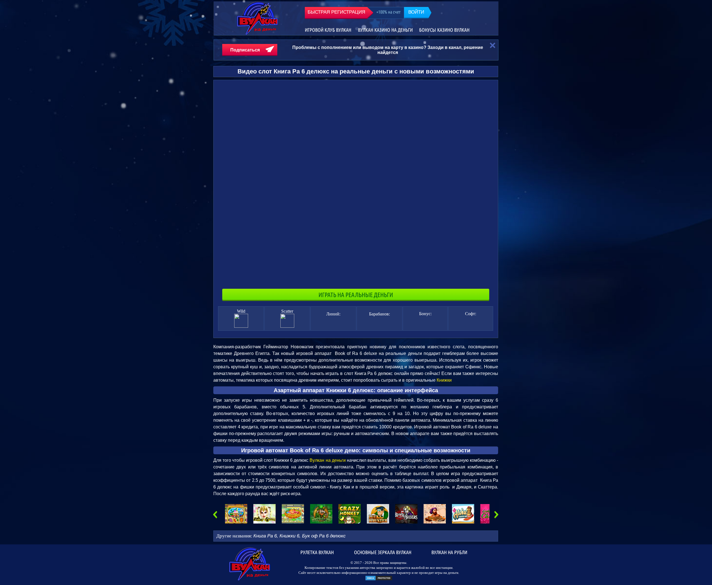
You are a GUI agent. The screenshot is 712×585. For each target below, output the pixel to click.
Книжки (444, 380)
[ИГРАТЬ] (236, 514)
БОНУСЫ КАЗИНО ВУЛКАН (444, 30)
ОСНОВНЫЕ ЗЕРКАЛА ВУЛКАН (382, 552)
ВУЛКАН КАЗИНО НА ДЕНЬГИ (385, 30)
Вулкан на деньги (328, 460)
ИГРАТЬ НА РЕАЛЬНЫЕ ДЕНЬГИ (355, 294)
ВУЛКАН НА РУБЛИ (449, 552)
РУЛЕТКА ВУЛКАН (317, 552)
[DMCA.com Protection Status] (379, 579)
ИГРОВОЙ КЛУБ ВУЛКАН (328, 30)
